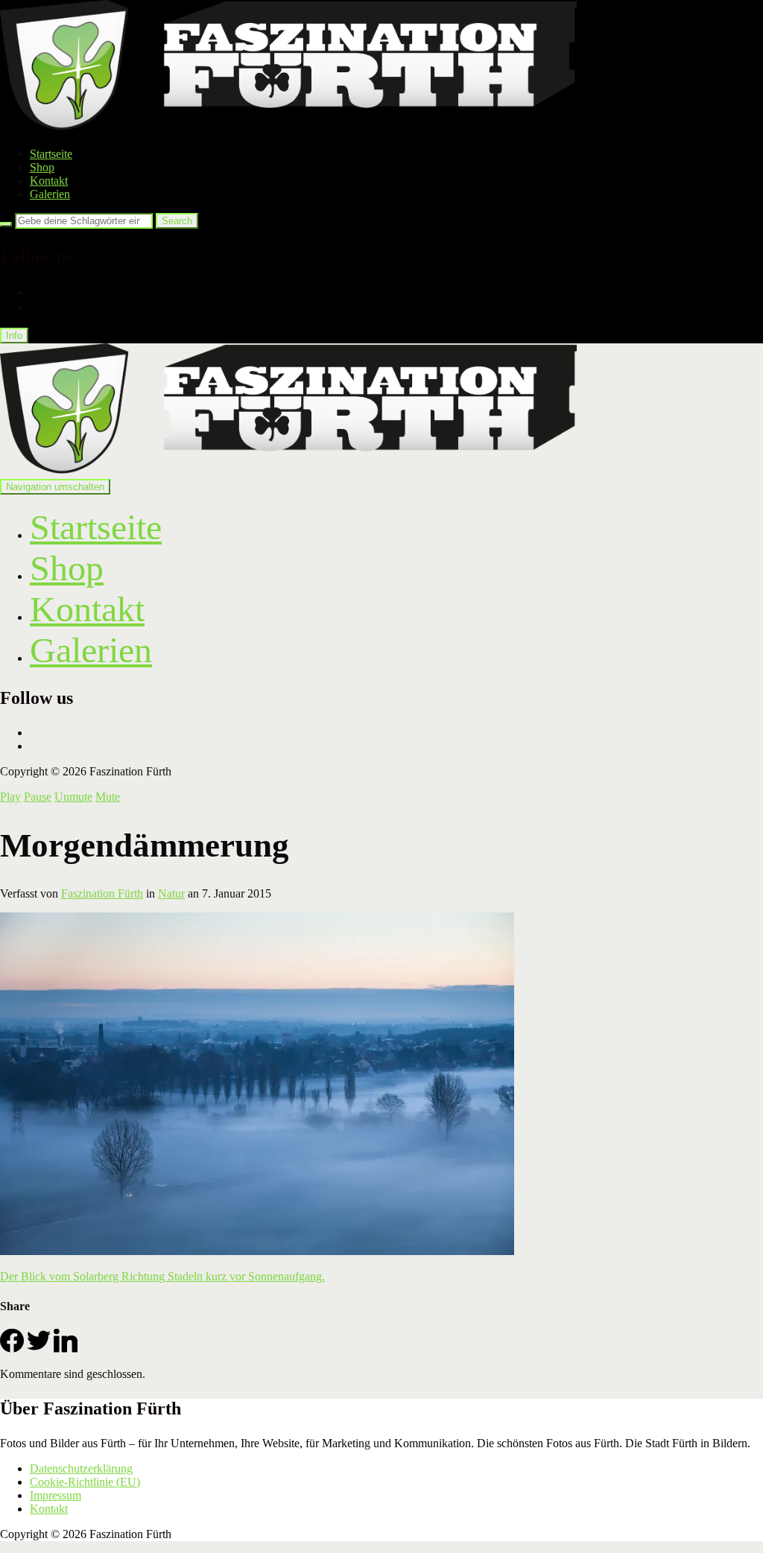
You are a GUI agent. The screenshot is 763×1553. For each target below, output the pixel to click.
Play (10, 796)
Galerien (50, 194)
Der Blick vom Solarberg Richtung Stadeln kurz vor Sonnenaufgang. (162, 1276)
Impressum (55, 1495)
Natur (171, 893)
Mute (107, 796)
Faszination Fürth (102, 893)
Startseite (51, 153)
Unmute (73, 796)
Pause (37, 796)
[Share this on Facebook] (12, 1348)
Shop (42, 167)
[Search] (6, 224)
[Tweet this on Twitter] (39, 1348)
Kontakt (49, 180)
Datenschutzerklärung (81, 1468)
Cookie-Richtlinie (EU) (85, 1482)
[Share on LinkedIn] (65, 1348)
